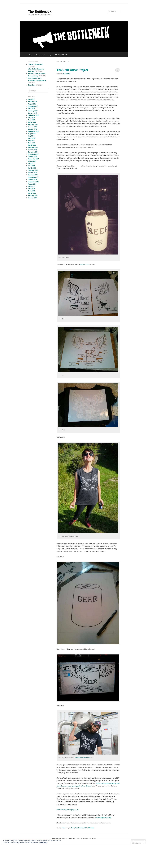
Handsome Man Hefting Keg (82, 757)
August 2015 (32, 134)
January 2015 (32, 150)
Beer (64, 828)
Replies (91, 828)
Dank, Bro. (31, 85)
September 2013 (33, 182)
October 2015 (32, 129)
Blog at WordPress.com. (59, 838)
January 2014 (32, 172)
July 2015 (31, 136)
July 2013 (31, 186)
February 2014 (32, 170)
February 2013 (32, 195)
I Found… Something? (35, 64)
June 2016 (31, 118)
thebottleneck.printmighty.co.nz (68, 809)
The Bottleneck (39, 11)
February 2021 (32, 101)
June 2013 (31, 189)
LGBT (85, 828)
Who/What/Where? (61, 55)
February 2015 (32, 147)
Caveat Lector (40, 55)
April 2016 (31, 120)
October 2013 (32, 179)
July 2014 (31, 163)
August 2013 (32, 184)
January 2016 (32, 127)
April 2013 (31, 191)
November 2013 (33, 177)
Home (30, 55)
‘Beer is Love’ (85, 265)
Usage (50, 55)
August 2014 (32, 161)
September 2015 (33, 131)
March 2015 (32, 145)
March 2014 (32, 168)
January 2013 (32, 198)
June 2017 (31, 108)
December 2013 (33, 175)
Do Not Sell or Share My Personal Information (82, 838)
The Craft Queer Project (72, 70)
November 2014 (33, 154)
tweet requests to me (103, 817)
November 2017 (33, 106)
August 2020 (32, 104)
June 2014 (31, 166)
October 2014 (32, 156)
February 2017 (32, 111)
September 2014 (33, 159)
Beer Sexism (79, 828)
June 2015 (31, 138)
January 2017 (32, 113)
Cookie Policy (43, 842)
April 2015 (31, 143)
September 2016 (33, 115)
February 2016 (32, 124)
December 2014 (33, 152)
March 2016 (32, 122)
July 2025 (31, 99)
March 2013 (32, 193)
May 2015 (31, 141)
